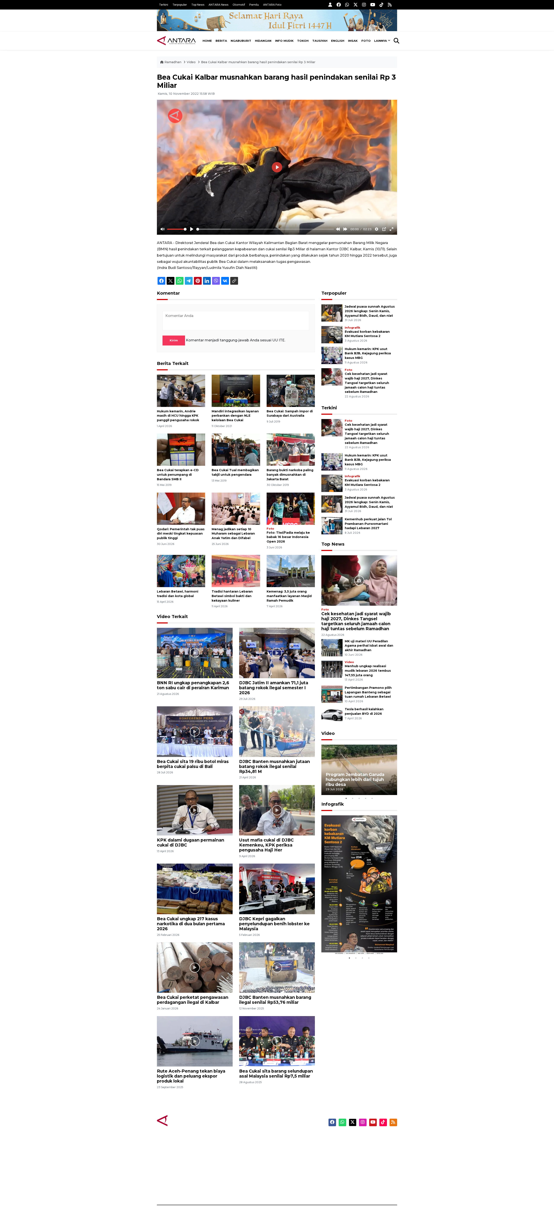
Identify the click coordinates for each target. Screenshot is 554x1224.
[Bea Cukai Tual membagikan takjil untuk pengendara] (236, 449)
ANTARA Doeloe (293, 1167)
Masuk (347, 1144)
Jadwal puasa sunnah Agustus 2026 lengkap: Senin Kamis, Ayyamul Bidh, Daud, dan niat (370, 311)
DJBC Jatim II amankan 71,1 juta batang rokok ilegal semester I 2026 (273, 687)
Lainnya (380, 40)
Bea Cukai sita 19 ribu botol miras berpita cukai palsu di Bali (193, 764)
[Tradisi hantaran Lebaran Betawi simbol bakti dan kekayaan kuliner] (236, 571)
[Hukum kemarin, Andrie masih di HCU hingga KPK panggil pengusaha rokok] (181, 390)
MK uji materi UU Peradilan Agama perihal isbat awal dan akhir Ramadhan (369, 645)
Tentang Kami (353, 1175)
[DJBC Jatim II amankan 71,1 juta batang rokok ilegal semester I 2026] (277, 653)
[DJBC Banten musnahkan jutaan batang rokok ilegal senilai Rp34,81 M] (277, 731)
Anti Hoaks (289, 1144)
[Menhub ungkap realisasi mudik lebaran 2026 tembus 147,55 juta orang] (332, 669)
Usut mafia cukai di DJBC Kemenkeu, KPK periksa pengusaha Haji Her (266, 845)
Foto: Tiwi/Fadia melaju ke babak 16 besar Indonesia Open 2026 (288, 537)
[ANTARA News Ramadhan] (181, 1120)
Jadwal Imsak (229, 1190)
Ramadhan (173, 62)
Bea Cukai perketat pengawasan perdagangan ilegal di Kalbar (192, 1000)
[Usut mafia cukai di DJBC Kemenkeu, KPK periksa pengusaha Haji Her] (277, 810)
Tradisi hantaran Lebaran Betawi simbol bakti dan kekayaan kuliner (232, 596)
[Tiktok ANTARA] (381, 5)
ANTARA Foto (272, 4)
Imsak (353, 40)
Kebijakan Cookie (356, 1167)
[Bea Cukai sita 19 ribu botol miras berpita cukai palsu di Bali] (195, 731)
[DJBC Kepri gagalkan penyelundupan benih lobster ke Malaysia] (277, 889)
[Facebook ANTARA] (339, 5)
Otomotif (239, 4)
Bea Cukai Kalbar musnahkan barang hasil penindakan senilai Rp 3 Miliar (258, 62)
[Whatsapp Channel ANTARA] (347, 5)
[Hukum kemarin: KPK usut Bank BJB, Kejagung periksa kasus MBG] (332, 355)
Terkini (163, 4)
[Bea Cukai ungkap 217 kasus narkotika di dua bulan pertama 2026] (195, 889)
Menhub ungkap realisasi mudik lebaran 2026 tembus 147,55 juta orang (368, 670)
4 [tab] (366, 798)
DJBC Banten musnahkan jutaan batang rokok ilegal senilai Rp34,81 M (274, 766)
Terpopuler (179, 4)
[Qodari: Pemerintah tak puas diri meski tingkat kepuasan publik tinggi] (181, 508)
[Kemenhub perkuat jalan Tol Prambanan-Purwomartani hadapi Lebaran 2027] (332, 525)
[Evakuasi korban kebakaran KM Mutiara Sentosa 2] (332, 334)
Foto (366, 40)
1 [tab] (346, 798)
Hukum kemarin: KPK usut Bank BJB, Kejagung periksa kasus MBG (368, 353)
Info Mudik (284, 40)
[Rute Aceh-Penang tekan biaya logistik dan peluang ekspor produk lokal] (195, 1041)
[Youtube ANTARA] (372, 5)
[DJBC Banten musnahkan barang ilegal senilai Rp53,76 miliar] (277, 967)
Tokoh (303, 40)
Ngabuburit (241, 40)
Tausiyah (319, 40)
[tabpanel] (359, 770)
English (337, 40)
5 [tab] (372, 798)
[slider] (177, 229)
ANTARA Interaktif (295, 1152)
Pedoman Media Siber (360, 1182)
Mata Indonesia (293, 1159)
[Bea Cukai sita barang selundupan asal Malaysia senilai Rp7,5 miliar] (277, 1041)
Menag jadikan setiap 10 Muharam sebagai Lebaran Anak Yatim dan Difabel (233, 533)
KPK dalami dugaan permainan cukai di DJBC (190, 842)
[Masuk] (330, 5)
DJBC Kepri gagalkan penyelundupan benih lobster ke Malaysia (274, 923)
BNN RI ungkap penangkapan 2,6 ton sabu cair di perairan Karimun (193, 685)
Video (191, 62)
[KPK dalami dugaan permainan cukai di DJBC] (195, 810)
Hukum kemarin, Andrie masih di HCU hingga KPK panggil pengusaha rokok (178, 415)
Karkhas (286, 1137)
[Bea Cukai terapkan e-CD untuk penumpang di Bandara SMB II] (181, 449)
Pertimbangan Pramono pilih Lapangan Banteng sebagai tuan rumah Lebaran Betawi (368, 692)
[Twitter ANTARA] (355, 5)
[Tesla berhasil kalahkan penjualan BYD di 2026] (332, 715)
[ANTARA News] (176, 40)
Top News (197, 4)
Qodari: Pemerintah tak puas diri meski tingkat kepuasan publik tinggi (181, 533)
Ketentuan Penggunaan (362, 1152)
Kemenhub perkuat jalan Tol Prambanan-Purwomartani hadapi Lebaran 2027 (368, 523)
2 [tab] (353, 798)
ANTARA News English (360, 1137)
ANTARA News (218, 4)
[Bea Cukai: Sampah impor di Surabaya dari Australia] (291, 390)
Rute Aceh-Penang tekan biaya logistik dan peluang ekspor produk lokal (191, 1076)
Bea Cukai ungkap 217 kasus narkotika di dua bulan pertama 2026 (191, 923)
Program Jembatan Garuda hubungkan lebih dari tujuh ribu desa (355, 779)
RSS (345, 1190)
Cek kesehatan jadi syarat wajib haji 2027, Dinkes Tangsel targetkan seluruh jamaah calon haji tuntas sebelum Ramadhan (367, 383)
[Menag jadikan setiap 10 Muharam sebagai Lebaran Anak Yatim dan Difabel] (236, 508)
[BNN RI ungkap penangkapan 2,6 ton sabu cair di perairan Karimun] (195, 653)
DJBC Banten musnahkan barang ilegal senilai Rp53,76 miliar (275, 1000)
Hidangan (263, 40)
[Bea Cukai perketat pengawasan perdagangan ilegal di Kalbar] (195, 967)
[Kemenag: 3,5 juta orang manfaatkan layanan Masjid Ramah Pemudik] (291, 571)
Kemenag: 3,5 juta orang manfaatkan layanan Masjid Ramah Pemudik (289, 596)
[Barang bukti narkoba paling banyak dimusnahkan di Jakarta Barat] (291, 449)
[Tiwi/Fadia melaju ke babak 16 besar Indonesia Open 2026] (291, 508)
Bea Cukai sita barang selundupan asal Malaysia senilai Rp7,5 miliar (276, 1073)
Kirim (174, 340)
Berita (221, 40)
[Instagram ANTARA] (364, 5)
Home (207, 40)
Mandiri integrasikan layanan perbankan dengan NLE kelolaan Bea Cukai (235, 415)
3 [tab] (359, 798)
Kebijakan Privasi (356, 1159)
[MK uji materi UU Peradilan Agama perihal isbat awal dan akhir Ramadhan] (332, 647)
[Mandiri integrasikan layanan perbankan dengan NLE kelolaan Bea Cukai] (236, 390)
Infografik (352, 327)
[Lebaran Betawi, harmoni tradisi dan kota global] (181, 571)
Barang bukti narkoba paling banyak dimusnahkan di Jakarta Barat (290, 474)
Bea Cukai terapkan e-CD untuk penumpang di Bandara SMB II (178, 474)
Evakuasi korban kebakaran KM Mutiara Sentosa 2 (355, 941)
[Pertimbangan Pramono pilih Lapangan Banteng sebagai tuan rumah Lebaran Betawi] (332, 694)
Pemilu (254, 4)
